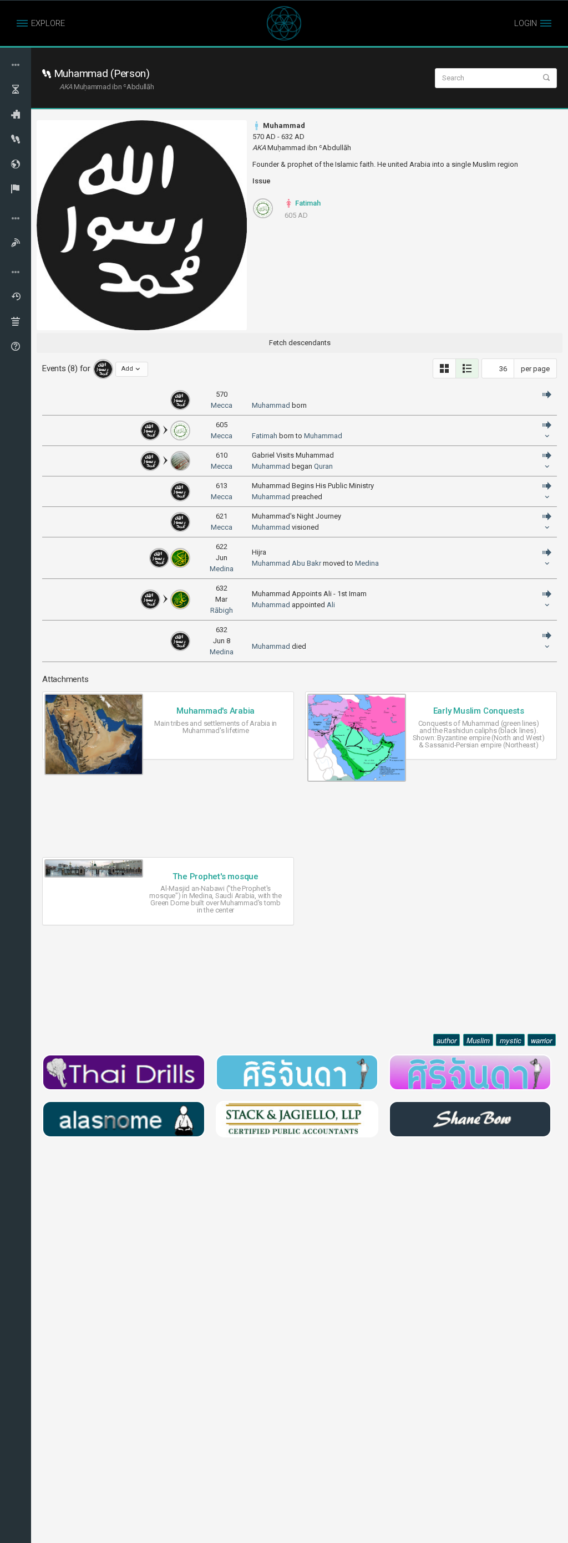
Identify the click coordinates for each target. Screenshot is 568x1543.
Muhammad (271, 405)
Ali (331, 605)
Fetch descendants (300, 343)
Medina (222, 569)
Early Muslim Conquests (478, 711)
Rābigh (221, 610)
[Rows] (467, 368)
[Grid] (444, 368)
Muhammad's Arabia (215, 711)
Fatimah (307, 203)
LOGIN (525, 23)
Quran (323, 466)
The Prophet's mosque (215, 876)
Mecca (221, 405)
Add (127, 368)
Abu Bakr (306, 563)
